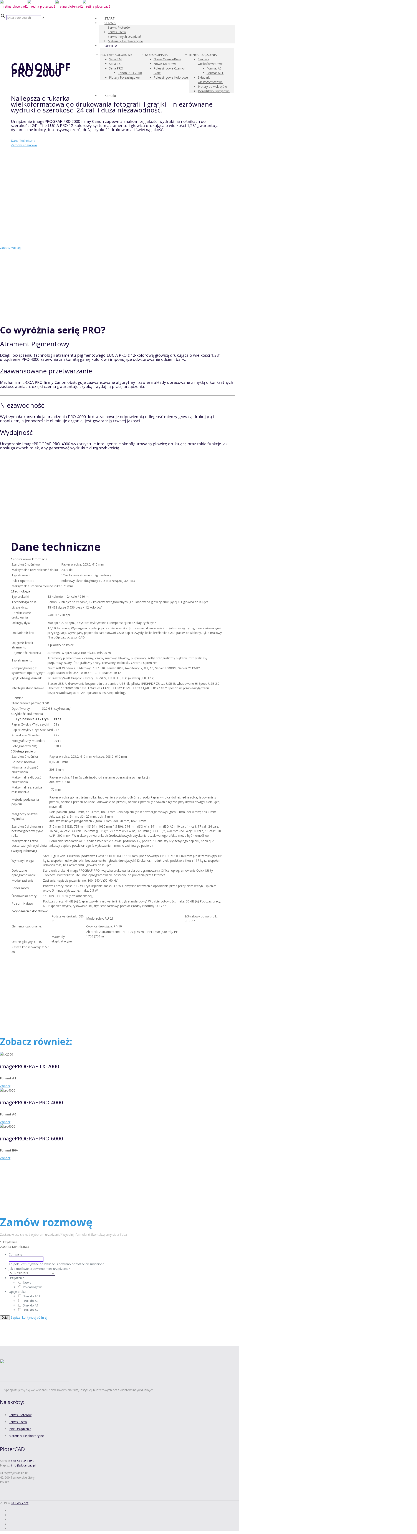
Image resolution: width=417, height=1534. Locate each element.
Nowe (27, 1282)
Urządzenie (16, 1278)
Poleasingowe (33, 1287)
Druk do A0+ (31, 1296)
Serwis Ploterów (20, 1415)
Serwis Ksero (18, 1422)
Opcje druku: (17, 1292)
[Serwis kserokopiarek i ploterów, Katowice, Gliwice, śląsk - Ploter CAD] (55, 6)
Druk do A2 (30, 1310)
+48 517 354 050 (22, 1461)
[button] (117, 573)
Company (15, 1254)
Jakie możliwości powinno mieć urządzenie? (39, 1269)
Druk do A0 (30, 1301)
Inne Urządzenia (20, 1429)
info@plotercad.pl (23, 1465)
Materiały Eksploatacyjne (26, 1436)
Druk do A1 (30, 1305)
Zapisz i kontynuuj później (29, 1317)
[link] (43, 17)
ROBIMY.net (19, 1503)
